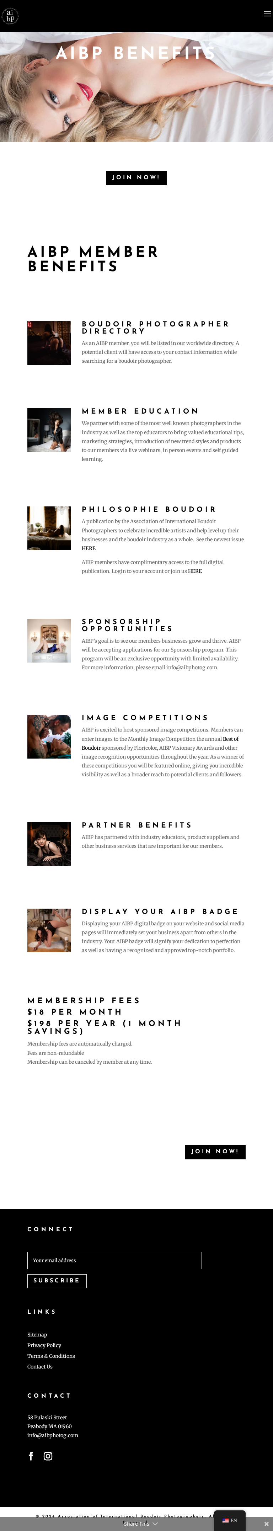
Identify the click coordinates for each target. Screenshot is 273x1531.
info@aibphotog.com (52, 1435)
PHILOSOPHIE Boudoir (150, 510)
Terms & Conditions (51, 1356)
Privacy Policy (44, 1346)
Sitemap (37, 1335)
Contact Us (40, 1367)
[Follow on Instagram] (48, 1458)
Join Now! (136, 178)
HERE (89, 548)
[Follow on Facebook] (31, 1458)
